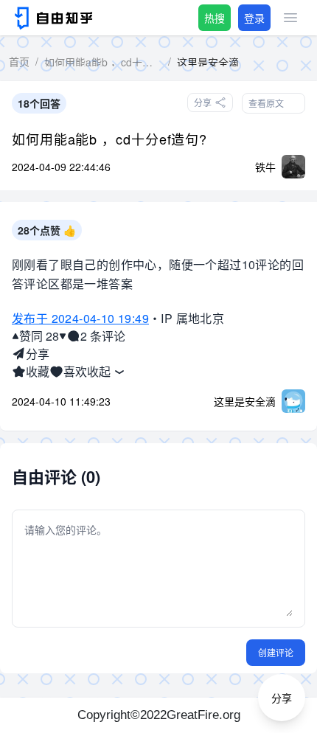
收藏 (37, 371)
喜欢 (75, 371)
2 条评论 (102, 335)
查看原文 (266, 103)
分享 (37, 353)
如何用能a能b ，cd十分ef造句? (109, 138)
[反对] (62, 336)
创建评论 (275, 652)
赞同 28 (39, 335)
